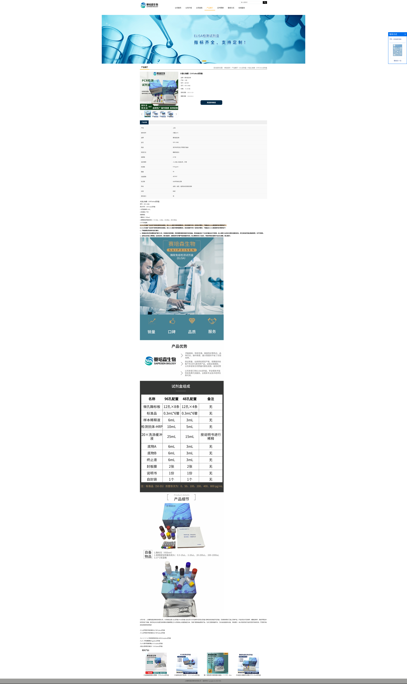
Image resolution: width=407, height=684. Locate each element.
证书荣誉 (220, 8)
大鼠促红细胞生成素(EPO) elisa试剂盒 (248, 675)
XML (219, 681)
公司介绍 (188, 8)
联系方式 (231, 8)
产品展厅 (210, 8)
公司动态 (199, 8)
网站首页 (227, 68)
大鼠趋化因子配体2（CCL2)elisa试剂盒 (187, 675)
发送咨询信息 (211, 102)
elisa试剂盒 (242, 68)
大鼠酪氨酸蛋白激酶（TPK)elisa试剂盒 (156, 675)
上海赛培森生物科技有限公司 (193, 681)
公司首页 (178, 8)
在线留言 (241, 8)
